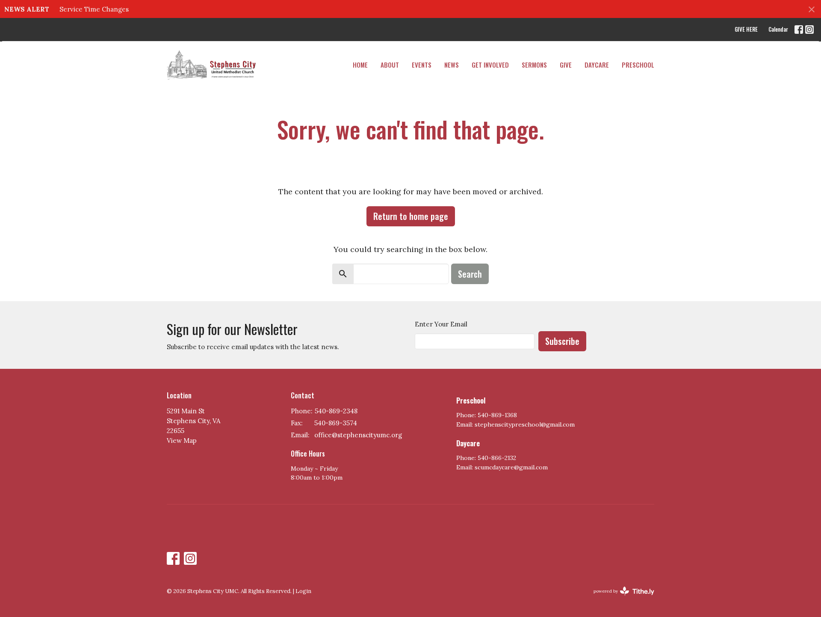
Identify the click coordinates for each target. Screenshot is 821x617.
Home (360, 64)
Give (566, 64)
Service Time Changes (94, 9)
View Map (182, 440)
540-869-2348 (336, 411)
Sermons (534, 64)
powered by (620, 598)
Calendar (778, 29)
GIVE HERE (746, 29)
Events (421, 64)
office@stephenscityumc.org (358, 435)
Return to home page (410, 216)
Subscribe (562, 341)
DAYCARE (597, 64)
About (390, 64)
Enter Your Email (441, 324)
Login (303, 591)
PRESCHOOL (638, 64)
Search (470, 273)
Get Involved (490, 64)
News (451, 64)
